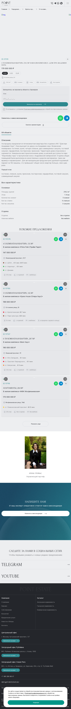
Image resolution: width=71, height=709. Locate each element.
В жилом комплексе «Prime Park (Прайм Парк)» (22, 247)
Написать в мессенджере (34, 513)
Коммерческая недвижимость (47, 610)
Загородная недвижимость (46, 602)
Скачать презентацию (33, 125)
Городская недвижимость (45, 606)
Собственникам (6, 610)
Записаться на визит (9, 641)
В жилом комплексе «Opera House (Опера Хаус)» (23, 296)
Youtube (10, 576)
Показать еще (35, 424)
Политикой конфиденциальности (35, 693)
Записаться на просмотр (34, 104)
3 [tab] (35, 282)
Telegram (11, 564)
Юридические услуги (8, 617)
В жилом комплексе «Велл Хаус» (16, 342)
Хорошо (36, 702)
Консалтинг (5, 614)
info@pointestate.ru (10, 682)
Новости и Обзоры (7, 621)
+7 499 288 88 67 (7, 676)
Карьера (4, 606)
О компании (5, 602)
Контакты (4, 625)
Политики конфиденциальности (34, 109)
